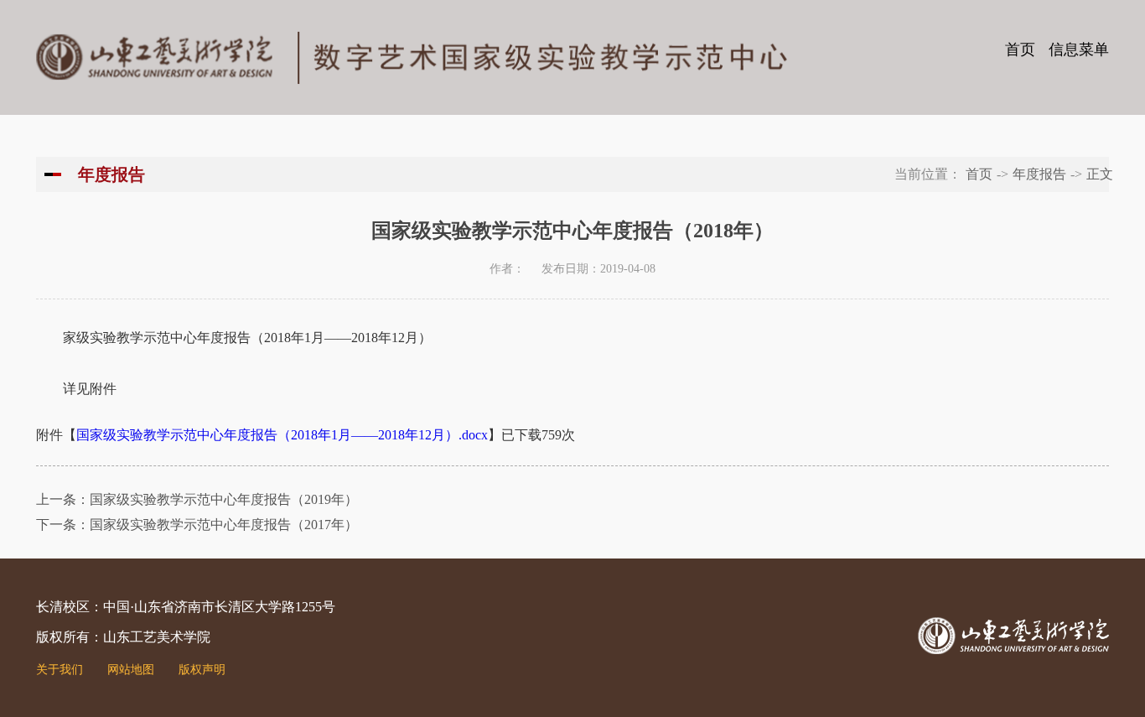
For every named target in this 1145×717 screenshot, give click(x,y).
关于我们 (59, 669)
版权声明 (202, 669)
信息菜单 (1079, 49)
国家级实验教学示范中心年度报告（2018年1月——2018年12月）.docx (282, 435)
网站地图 (130, 669)
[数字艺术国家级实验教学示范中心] (411, 55)
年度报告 (1039, 174)
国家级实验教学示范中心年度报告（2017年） (224, 524)
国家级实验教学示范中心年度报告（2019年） (224, 499)
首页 (1020, 49)
